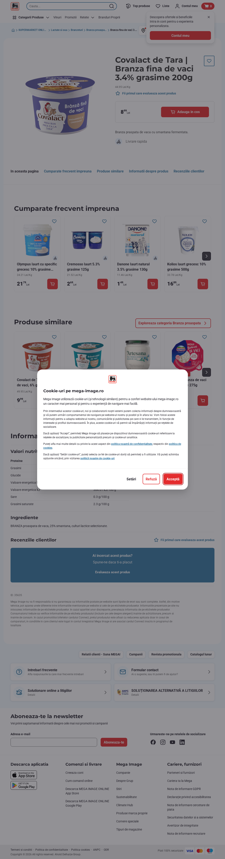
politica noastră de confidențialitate (131, 443)
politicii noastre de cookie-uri (97, 458)
